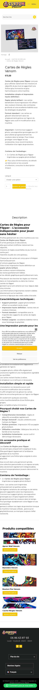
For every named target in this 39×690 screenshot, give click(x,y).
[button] (36, 329)
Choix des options (10, 571)
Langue (8, 176)
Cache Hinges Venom (12, 611)
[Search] (34, 16)
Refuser (19, 354)
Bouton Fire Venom (11, 589)
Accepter (19, 348)
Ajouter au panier (19, 186)
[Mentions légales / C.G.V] (20, 665)
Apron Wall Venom (11, 546)
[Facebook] (17, 646)
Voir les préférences (19, 359)
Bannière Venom (10, 568)
